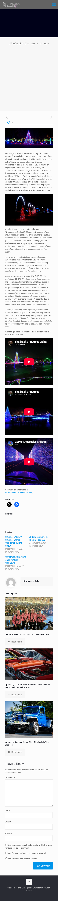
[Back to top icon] (29, 882)
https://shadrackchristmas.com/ (19, 492)
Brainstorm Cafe (31, 581)
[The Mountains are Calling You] (11, 4)
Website (8, 833)
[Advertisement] (29, 75)
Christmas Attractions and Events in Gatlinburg (15, 560)
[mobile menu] (54, 4)
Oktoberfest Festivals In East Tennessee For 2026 (27, 634)
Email (8, 822)
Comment (10, 777)
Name (8, 810)
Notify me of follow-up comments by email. (27, 853)
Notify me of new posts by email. (22, 859)
